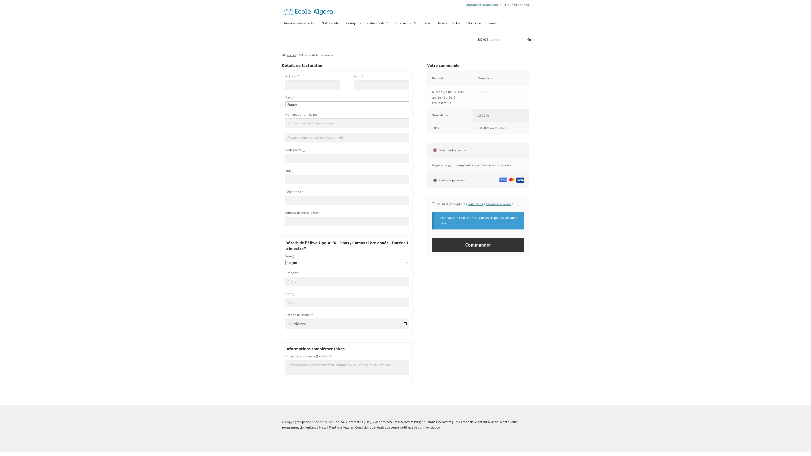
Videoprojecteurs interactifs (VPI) (397, 422)
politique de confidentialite (420, 427)
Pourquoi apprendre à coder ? (367, 23)
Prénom (292, 76)
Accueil (291, 55)
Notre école (330, 23)
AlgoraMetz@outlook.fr (484, 5)
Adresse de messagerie (302, 212)
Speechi (306, 422)
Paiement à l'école (452, 150)
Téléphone (294, 192)
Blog (427, 23)
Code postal (295, 150)
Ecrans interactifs (438, 422)
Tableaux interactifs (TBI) (352, 422)
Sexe (289, 256)
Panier (493, 23)
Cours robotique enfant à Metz (476, 422)
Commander (478, 245)
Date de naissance (299, 315)
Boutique (474, 23)
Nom (358, 76)
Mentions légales (341, 427)
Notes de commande (308, 356)
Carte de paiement (452, 180)
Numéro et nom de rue (302, 114)
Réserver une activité (299, 23)
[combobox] (347, 104)
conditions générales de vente (489, 204)
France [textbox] (292, 104)
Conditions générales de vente (377, 427)
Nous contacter (449, 23)
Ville (289, 171)
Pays (289, 97)
